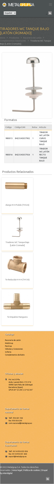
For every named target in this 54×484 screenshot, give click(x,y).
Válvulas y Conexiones (14, 349)
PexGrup (8, 346)
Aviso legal (17, 470)
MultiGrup (9, 343)
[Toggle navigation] (50, 4)
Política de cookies (31, 470)
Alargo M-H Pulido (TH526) (17, 205)
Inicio (2, 38)
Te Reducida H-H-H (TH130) (17, 279)
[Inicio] (18, 4)
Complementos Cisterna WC (13, 41)
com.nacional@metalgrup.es (20, 423)
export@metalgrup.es (17, 456)
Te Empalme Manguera (17, 317)
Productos (14, 38)
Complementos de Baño (15, 355)
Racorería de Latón (32, 38)
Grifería (8, 352)
